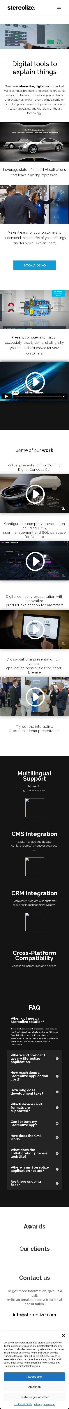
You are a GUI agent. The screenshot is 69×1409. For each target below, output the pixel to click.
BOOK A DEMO (34, 265)
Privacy (38, 1404)
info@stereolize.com (34, 1314)
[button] (63, 1335)
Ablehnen (34, 1387)
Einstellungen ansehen (34, 1397)
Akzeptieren (34, 1376)
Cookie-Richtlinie (23, 1404)
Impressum (49, 1404)
